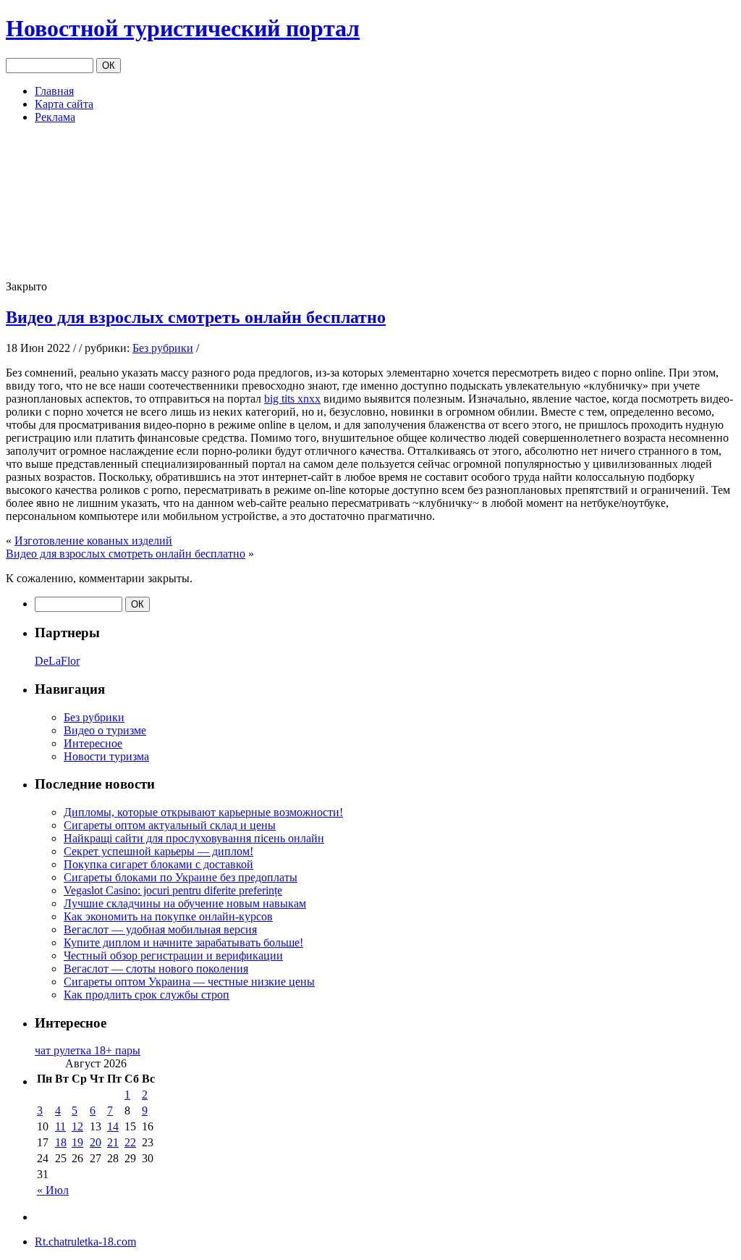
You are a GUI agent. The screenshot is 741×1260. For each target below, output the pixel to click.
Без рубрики (162, 348)
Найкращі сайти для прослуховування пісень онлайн (194, 838)
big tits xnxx (292, 398)
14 (113, 1126)
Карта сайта (64, 104)
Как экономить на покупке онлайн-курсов (168, 916)
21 (113, 1142)
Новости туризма (106, 756)
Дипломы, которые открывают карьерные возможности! (203, 812)
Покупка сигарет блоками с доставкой (158, 864)
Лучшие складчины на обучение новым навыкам (185, 903)
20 (95, 1142)
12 (77, 1126)
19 (77, 1142)
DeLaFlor (57, 661)
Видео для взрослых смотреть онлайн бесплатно (196, 317)
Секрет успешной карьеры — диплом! (158, 851)
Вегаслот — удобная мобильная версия (160, 929)
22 (130, 1142)
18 (61, 1142)
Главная (54, 91)
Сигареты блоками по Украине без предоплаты (180, 877)
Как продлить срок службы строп (146, 994)
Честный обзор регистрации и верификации (173, 955)
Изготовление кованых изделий (93, 540)
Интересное (93, 743)
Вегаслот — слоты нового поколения (156, 968)
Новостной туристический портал (183, 28)
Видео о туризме (105, 730)
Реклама (55, 117)
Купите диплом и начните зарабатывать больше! (183, 942)
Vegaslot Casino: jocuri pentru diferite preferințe (173, 890)
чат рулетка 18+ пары (87, 1050)
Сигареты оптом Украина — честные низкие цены (189, 981)
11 (60, 1126)
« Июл (53, 1190)
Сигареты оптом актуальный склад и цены (170, 825)
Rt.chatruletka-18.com (85, 1241)
